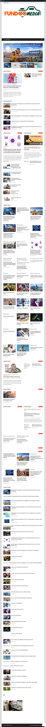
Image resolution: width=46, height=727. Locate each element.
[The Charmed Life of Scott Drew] (9, 287)
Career (29, 146)
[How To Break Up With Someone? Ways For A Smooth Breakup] (12, 73)
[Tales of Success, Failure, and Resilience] (6, 184)
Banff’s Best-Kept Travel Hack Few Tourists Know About (22, 245)
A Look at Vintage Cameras (9, 331)
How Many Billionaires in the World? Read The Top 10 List (35, 162)
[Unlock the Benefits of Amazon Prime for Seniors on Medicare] (23, 436)
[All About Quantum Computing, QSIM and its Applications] (6, 121)
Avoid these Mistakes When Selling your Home (37, 364)
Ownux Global (13, 153)
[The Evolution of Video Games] (36, 302)
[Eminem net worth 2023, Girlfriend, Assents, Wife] (6, 687)
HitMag (41, 725)
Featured (13, 374)
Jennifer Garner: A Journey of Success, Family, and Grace (36, 276)
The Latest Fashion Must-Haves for (17, 665)
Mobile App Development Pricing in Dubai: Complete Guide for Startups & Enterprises (9, 218)
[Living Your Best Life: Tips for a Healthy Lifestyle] (6, 172)
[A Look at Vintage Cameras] (6, 328)
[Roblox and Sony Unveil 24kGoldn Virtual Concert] (27, 424)
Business (4, 147)
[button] (41, 52)
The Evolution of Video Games (17, 609)
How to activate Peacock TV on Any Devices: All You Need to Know (9, 439)
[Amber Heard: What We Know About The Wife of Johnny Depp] (27, 73)
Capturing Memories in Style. (17, 627)
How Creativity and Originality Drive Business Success (16, 179)
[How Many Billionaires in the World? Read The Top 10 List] (26, 161)
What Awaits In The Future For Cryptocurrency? (15, 192)
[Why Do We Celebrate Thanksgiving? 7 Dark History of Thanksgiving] (23, 261)
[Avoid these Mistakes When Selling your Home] (27, 364)
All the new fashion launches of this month (19, 661)
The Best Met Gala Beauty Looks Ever (18, 670)
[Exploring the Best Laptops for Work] (23, 317)
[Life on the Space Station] (6, 313)
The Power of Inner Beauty (22, 308)
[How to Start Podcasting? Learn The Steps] (33, 140)
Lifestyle (4, 84)
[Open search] (41, 39)
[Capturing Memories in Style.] (36, 317)
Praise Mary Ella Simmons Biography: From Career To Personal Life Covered (26, 109)
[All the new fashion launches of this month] (33, 345)
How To (8, 84)
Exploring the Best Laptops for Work (18, 621)
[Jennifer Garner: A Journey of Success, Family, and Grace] (35, 273)
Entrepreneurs (33, 146)
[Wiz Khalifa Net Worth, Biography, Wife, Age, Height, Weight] (23, 347)
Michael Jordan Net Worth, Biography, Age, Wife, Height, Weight (24, 682)
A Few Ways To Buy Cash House (11, 376)
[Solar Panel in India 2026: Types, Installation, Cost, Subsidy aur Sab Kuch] (36, 211)
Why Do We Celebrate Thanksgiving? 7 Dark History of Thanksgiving (22, 267)
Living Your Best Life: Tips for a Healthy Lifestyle (16, 173)
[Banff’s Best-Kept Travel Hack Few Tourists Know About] (21, 241)
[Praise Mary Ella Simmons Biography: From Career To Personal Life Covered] (6, 109)
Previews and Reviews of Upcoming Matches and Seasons (35, 332)
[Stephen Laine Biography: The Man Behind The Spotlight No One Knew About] (6, 115)
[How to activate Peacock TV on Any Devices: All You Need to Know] (9, 436)
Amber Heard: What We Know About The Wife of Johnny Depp (37, 75)
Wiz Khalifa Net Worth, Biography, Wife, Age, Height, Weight (22, 354)
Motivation (14, 84)
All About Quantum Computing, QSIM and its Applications (22, 121)
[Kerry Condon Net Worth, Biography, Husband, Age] (9, 301)
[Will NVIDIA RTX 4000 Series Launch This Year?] (33, 410)
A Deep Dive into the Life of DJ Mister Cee (23, 276)
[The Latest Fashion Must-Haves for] (6, 665)
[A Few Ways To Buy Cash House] (6, 197)
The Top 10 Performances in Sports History (23, 293)
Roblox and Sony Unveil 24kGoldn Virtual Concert (37, 425)
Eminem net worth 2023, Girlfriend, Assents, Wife (21, 687)
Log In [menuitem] (3, 0)
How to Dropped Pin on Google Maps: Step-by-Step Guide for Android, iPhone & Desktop (23, 209)
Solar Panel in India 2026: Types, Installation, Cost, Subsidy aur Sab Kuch (35, 218)
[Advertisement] (23, 30)
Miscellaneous (5, 375)
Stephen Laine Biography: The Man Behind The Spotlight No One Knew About (26, 115)
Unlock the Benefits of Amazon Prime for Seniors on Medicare (22, 441)
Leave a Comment (40, 150)
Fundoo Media (14, 59)
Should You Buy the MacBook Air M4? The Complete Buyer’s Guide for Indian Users (36, 235)
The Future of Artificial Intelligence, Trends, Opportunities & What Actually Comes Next (8, 235)
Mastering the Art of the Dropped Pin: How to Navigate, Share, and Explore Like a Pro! (23, 229)
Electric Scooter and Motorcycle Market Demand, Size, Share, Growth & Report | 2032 (16, 166)
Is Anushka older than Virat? (36, 260)
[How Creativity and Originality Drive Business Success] (6, 178)
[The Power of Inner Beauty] (23, 302)
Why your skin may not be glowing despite (8, 355)
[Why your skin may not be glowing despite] (9, 348)
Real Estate (5, 374)
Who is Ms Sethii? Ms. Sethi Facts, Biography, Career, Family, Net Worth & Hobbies (9, 277)
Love (11, 84)
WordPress (36, 725)
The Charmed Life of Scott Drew (17, 579)
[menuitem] (1, 1)
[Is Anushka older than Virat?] (36, 258)
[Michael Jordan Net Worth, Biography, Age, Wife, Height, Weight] (6, 682)
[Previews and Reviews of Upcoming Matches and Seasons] (33, 328)
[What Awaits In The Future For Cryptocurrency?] (6, 191)
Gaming (25, 412)
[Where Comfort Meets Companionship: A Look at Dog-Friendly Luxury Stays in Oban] (9, 244)
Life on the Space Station (8, 316)
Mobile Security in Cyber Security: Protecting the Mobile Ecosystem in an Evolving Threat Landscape (12, 151)
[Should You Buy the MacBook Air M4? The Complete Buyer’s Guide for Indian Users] (36, 227)
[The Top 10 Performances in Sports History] (23, 287)
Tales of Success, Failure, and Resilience (16, 185)
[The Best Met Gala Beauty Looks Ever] (6, 670)
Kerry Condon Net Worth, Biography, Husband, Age (9, 307)
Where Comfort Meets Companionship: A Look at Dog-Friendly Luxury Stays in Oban (9, 252)
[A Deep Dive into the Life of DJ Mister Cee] (21, 273)
